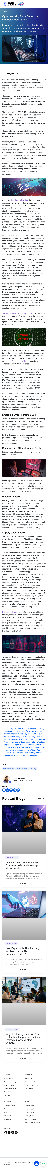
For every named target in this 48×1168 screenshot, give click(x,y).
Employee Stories (30, 1082)
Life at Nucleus (29, 1088)
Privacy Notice (29, 1116)
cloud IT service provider (17, 361)
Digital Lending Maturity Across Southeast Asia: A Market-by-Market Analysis (23, 865)
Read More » (24, 884)
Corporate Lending (10, 1082)
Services (7, 1095)
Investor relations (30, 1109)
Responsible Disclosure (32, 1122)
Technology (28, 1078)
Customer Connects (31, 1085)
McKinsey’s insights (19, 200)
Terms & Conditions (31, 1119)
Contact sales (29, 1105)
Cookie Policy (29, 1112)
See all (41, 798)
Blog (5, 11)
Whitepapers (8, 1119)
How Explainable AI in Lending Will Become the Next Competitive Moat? (22, 951)
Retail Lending (8, 1078)
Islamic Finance (9, 1085)
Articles (6, 1112)
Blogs (6, 1109)
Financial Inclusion (10, 1092)
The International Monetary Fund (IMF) (18, 313)
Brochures (7, 1116)
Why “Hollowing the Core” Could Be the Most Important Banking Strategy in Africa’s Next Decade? (24, 1038)
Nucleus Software (9, 612)
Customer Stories (9, 1105)
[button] (4, 790)
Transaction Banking (10, 1088)
